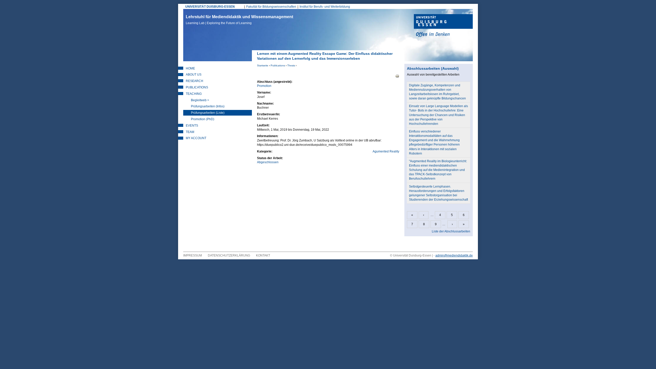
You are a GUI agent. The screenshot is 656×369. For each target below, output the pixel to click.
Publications (278, 65)
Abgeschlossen (268, 162)
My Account (196, 138)
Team (190, 132)
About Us (193, 74)
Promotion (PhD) (202, 119)
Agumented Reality (386, 151)
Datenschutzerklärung (229, 255)
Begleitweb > (200, 100)
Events (192, 125)
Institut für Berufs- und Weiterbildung (325, 6)
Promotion (264, 86)
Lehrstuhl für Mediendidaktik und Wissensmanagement (239, 20)
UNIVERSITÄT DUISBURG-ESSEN (210, 6)
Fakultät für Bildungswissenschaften (271, 6)
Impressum (192, 255)
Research (194, 81)
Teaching (194, 94)
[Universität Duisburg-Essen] (443, 26)
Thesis (291, 65)
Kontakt (263, 255)
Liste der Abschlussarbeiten (451, 231)
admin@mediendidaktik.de (454, 255)
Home (190, 68)
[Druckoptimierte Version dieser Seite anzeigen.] (397, 76)
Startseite (262, 65)
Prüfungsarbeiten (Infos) (207, 106)
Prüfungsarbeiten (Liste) (207, 113)
